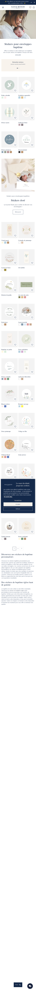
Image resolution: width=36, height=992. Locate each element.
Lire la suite (18, 54)
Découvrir (18, 212)
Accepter (18, 504)
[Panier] (33, 7)
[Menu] (3, 7)
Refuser (18, 509)
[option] (2, 97)
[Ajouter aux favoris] (15, 90)
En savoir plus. (8, 497)
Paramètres (17, 500)
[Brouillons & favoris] (30, 7)
